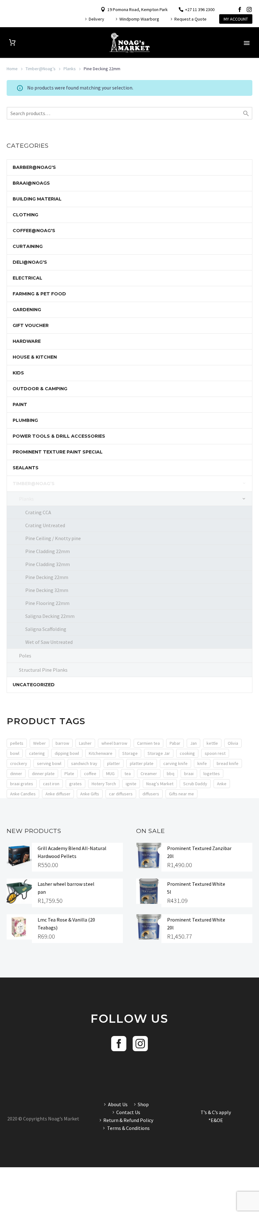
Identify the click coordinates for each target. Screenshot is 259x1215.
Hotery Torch (104, 783)
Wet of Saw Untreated (49, 642)
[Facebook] (239, 9)
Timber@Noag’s (41, 68)
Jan (193, 743)
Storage (130, 753)
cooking (187, 753)
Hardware (27, 341)
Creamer (149, 773)
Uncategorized (34, 685)
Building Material (37, 199)
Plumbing (25, 420)
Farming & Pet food (39, 294)
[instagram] (140, 1043)
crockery (18, 763)
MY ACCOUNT (236, 19)
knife (202, 763)
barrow (62, 743)
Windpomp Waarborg (139, 19)
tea (127, 773)
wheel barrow (114, 743)
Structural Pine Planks (43, 670)
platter (113, 763)
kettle (212, 743)
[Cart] (12, 42)
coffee (90, 773)
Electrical (27, 278)
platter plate (142, 763)
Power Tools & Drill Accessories (59, 436)
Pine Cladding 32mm (47, 564)
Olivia (233, 743)
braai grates (21, 783)
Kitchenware (100, 753)
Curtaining (28, 246)
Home (12, 68)
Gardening (27, 309)
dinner (16, 773)
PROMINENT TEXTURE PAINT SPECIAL (58, 452)
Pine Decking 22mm (46, 577)
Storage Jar (159, 753)
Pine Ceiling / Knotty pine (53, 538)
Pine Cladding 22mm (47, 551)
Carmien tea (148, 743)
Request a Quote (190, 19)
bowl (14, 753)
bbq (170, 773)
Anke (221, 783)
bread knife (227, 763)
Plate (69, 773)
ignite (131, 783)
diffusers (150, 794)
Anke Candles (23, 794)
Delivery (96, 19)
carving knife (175, 763)
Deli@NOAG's (30, 262)
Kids (18, 373)
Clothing (25, 215)
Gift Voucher (31, 325)
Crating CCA (38, 512)
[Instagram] (249, 9)
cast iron (51, 783)
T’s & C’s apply (216, 1112)
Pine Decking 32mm (46, 590)
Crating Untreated (45, 525)
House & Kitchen (35, 357)
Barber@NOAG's (34, 167)
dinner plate (43, 773)
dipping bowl (67, 753)
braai (189, 773)
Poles (25, 655)
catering (37, 753)
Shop (143, 1104)
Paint (20, 404)
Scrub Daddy (195, 783)
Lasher (85, 743)
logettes (211, 773)
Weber (39, 743)
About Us (118, 1104)
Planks (69, 68)
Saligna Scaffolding (45, 629)
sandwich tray (84, 763)
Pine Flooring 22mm (47, 603)
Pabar (175, 743)
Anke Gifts (89, 794)
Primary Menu (246, 43)
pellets (16, 743)
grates (75, 783)
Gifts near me (181, 794)
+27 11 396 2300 (199, 9)
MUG (110, 773)
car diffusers (121, 794)
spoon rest (215, 753)
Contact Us (128, 1112)
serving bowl (49, 763)
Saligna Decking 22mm (50, 616)
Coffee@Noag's (34, 230)
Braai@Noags (31, 183)
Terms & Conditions (128, 1128)
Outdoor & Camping (40, 389)
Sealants (26, 468)
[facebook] (118, 1043)
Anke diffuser (57, 794)
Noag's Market (159, 783)
